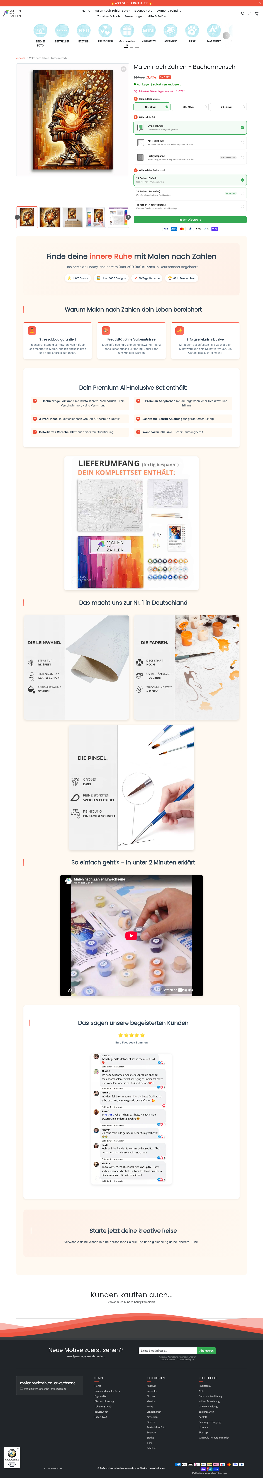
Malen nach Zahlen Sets (107, 1391)
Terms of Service (168, 1359)
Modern (151, 1422)
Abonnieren (206, 1350)
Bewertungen (134, 16)
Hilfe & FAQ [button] (155, 16)
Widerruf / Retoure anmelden (214, 1437)
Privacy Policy (185, 1359)
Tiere (149, 1442)
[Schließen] (260, 3)
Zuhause (20, 58)
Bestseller (152, 1391)
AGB (201, 1391)
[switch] (12, 1464)
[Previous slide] (17, 1310)
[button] (242, 13)
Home (86, 11)
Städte (150, 1437)
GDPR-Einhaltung (208, 1406)
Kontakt (203, 1416)
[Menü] (18, 1449)
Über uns (203, 1427)
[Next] (226, 35)
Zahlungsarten (206, 1411)
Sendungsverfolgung (210, 1422)
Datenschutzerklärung (210, 1396)
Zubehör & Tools (108, 16)
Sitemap (203, 1432)
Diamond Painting (169, 11)
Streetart (151, 1432)
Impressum (205, 1385)
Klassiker (151, 1401)
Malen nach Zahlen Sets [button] (111, 11)
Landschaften (154, 1411)
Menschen (152, 1416)
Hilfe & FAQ (100, 1416)
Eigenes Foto (143, 11)
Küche (150, 1406)
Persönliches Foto (156, 1427)
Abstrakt (151, 1385)
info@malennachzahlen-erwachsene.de (45, 1388)
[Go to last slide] (17, 217)
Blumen (151, 1396)
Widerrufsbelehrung (209, 1401)
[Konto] (249, 13)
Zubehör (151, 1448)
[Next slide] (128, 217)
